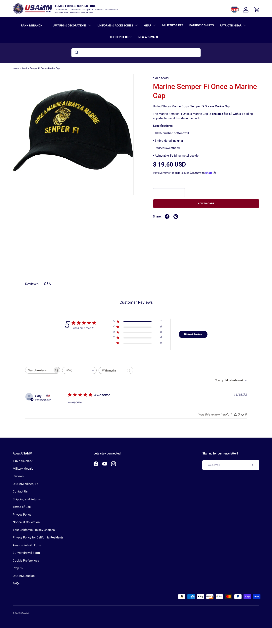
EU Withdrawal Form (26, 553)
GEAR (147, 25)
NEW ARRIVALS (148, 37)
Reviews (18, 476)
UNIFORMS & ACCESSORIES (115, 25)
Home (16, 68)
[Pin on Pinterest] (175, 216)
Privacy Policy (22, 514)
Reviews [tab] (31, 284)
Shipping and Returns (27, 499)
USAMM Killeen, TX (25, 484)
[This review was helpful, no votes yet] (235, 414)
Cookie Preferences (26, 560)
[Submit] (76, 52)
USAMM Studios (24, 576)
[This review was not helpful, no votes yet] (242, 414)
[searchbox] (39, 370)
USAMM (25, 613)
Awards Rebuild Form (27, 545)
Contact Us (20, 491)
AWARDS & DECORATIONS (70, 25)
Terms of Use (22, 507)
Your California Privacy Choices (34, 530)
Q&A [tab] (47, 284)
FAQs (16, 583)
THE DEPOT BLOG (121, 37)
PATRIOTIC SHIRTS (201, 25)
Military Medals (23, 468)
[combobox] (136, 52)
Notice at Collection (26, 522)
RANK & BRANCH (31, 25)
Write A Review (193, 334)
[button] (256, 9)
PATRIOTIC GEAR (231, 25)
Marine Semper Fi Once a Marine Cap (41, 68)
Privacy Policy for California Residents (38, 537)
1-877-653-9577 (23, 461)
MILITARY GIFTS (172, 25)
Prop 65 (18, 568)
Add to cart (206, 203)
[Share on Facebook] (167, 216)
